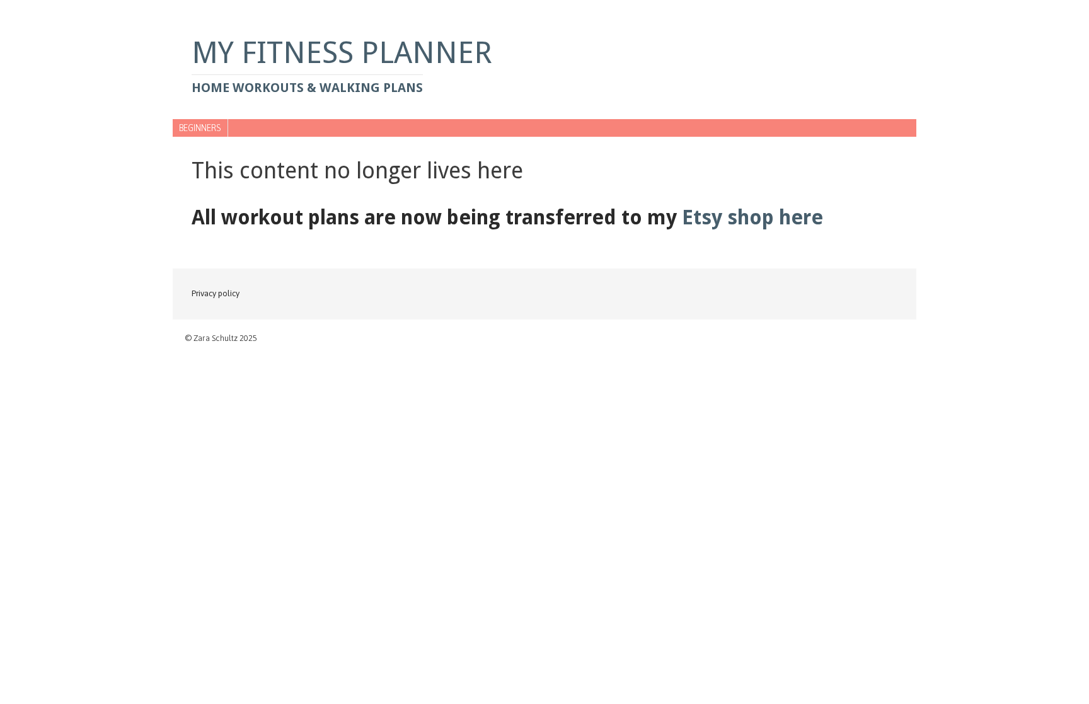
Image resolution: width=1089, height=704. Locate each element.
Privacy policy (215, 293)
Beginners (200, 128)
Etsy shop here (752, 217)
